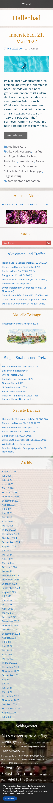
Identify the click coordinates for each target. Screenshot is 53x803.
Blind (34, 743)
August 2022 (9, 637)
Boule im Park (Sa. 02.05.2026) (18, 271)
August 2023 (9, 592)
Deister (10, 746)
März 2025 (8, 525)
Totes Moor (43, 780)
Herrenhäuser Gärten (28, 755)
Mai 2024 (7, 554)
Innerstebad (26, 161)
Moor (44, 759)
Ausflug (38, 151)
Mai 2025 (7, 517)
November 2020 (10, 700)
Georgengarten (32, 746)
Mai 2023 (7, 604)
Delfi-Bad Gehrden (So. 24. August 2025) (23, 303)
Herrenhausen (38, 752)
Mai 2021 (7, 691)
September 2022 (11, 633)
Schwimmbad (12, 166)
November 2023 (10, 579)
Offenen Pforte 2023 (13, 383)
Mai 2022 (7, 650)
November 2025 (10, 496)
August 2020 (9, 712)
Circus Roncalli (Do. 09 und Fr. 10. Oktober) (25, 295)
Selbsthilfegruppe (30, 171)
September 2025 (11, 500)
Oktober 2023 (9, 583)
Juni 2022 (7, 646)
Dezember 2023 (10, 575)
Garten (23, 746)
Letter (32, 759)
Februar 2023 (9, 617)
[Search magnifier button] (48, 243)
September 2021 (11, 675)
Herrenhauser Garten (9, 756)
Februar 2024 (9, 567)
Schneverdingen (28, 763)
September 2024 (11, 542)
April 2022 (7, 654)
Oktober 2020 (9, 704)
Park (12, 763)
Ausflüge (13, 146)
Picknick (18, 763)
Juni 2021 (7, 687)
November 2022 (10, 625)
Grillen (42, 746)
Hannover (10, 751)
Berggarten (27, 743)
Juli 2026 (7, 475)
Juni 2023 (7, 600)
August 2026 (9, 471)
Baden (21, 156)
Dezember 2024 (10, 533)
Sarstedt (41, 161)
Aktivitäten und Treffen (26, 254)
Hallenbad (10, 161)
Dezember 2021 (10, 666)
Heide (21, 752)
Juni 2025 (7, 513)
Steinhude (38, 774)
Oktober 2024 (9, 538)
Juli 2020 (7, 716)
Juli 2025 (7, 509)
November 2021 (10, 671)
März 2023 (8, 612)
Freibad (31, 156)
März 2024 (8, 562)
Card (23, 146)
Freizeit (16, 747)
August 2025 (9, 504)
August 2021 (9, 679)
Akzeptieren (9, 798)
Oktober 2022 (9, 629)
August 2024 (9, 546)
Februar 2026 (9, 492)
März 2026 (8, 488)
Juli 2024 (7, 550)
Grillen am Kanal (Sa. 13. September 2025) (24, 299)
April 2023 (7, 608)
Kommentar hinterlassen (23, 181)
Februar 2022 (9, 662)
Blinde (38, 743)
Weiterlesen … (16, 135)
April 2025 (7, 521)
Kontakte (26, 759)
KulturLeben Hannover (14, 391)
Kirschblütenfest (16, 759)
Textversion (33, 780)
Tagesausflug (12, 176)
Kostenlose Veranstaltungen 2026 (20, 323)
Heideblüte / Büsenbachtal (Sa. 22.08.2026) (25, 204)
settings (30, 793)
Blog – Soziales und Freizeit (27, 357)
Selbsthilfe (11, 171)
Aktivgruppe (23, 151)
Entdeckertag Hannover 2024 (17, 379)
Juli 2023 (7, 596)
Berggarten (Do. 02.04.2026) (17, 275)
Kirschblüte (5, 759)
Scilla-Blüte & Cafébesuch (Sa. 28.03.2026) (24, 279)
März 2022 (8, 658)
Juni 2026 (7, 479)
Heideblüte (28, 752)
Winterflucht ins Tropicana (16, 283)
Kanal (42, 756)
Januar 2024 (8, 571)
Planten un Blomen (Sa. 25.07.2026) (21, 266)
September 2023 (11, 587)
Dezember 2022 (10, 621)
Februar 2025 (9, 529)
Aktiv (10, 151)
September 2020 (11, 708)
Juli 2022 (7, 642)
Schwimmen (31, 166)
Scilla (36, 763)
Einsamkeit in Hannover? (15, 370)
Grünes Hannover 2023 (14, 387)
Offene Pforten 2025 (13, 374)
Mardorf (38, 759)
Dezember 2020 (10, 696)
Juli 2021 (7, 683)
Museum (5, 763)
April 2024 (7, 558)
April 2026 (7, 484)
